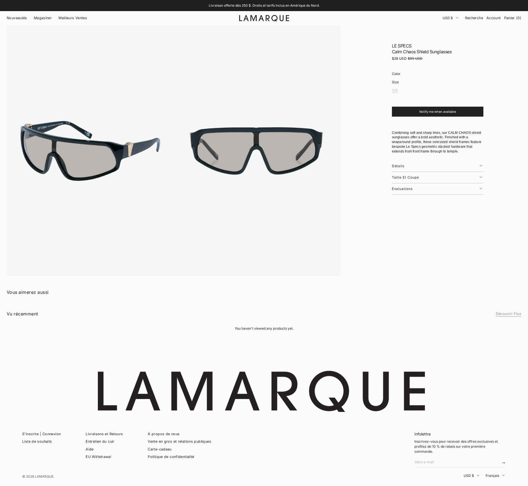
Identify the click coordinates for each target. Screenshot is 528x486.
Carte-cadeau (160, 449)
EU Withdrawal (98, 457)
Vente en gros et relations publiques (179, 441)
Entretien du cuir (100, 441)
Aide (90, 449)
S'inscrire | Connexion (41, 434)
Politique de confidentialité (171, 457)
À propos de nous (164, 434)
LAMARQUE (44, 476)
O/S (395, 90)
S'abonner (502, 464)
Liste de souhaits (37, 441)
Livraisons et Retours (104, 434)
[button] (474, 18)
